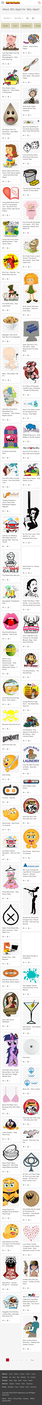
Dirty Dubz (26, 1057)
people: (5, 1380)
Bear (14, 1377)
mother (30, 1380)
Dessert (22, 1387)
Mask (10, 1380)
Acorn (10, 1374)
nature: (5, 1374)
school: (5, 1384)
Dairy (16, 1387)
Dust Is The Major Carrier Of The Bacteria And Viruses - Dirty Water (31, 412)
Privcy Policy (17, 1398)
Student (11, 1384)
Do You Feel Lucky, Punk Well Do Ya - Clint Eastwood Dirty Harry (31, 536)
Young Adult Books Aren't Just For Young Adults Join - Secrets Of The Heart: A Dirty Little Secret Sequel (11, 206)
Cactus (28, 1374)
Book (23, 1384)
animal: (5, 1377)
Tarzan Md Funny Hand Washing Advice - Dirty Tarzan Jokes (10, 242)
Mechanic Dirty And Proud (11, 724)
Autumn (16, 1374)
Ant (10, 1377)
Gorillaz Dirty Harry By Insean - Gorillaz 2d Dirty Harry (31, 1282)
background (26, 26)
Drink (27, 1387)
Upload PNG (6, 1401)
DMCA (32, 1398)
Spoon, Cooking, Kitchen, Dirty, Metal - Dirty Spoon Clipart (31, 76)
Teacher (17, 1384)
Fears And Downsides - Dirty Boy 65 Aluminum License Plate (31, 157)
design (5, 26)
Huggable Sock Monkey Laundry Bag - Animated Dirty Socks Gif (10, 1314)
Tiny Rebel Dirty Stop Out (10, 575)
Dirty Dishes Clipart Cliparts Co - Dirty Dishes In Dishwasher (10, 90)
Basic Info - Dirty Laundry (31, 1089)
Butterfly (23, 1377)
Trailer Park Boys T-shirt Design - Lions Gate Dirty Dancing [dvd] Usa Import (31, 603)
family (25, 1380)
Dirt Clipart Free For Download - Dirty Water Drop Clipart (10, 131)
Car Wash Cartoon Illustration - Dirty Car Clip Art (11, 853)
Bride (20, 1380)
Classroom (29, 1384)
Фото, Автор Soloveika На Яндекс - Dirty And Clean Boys (30, 308)
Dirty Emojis (6, 775)
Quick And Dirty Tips (9, 744)
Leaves (22, 1374)
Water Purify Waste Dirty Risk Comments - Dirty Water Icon (10, 930)
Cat (28, 1377)
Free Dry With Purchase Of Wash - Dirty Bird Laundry (31, 767)
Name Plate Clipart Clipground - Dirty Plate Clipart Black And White (10, 1165)
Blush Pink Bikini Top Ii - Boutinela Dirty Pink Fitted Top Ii (11, 1107)
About (4, 1398)
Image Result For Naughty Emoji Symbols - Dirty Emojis (10, 1212)
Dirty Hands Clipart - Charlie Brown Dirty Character (30, 108)
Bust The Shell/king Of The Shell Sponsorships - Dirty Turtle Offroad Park (31, 129)
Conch (33, 1374)
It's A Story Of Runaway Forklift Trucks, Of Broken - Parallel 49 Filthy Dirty (31, 388)
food (15, 26)
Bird (18, 1377)
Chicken (33, 1377)
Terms (10, 1398)
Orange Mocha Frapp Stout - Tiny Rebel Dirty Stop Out (30, 704)
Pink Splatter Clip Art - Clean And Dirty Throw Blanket (30, 988)
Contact (25, 1398)
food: (4, 1387)
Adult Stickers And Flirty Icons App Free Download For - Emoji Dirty (11, 1244)
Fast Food (33, 1387)
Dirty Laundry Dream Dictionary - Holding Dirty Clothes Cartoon (31, 1342)
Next (32, 1360)
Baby (15, 1380)
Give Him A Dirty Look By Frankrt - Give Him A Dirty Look (11, 480)
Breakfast (11, 1387)
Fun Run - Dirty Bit (8, 798)
